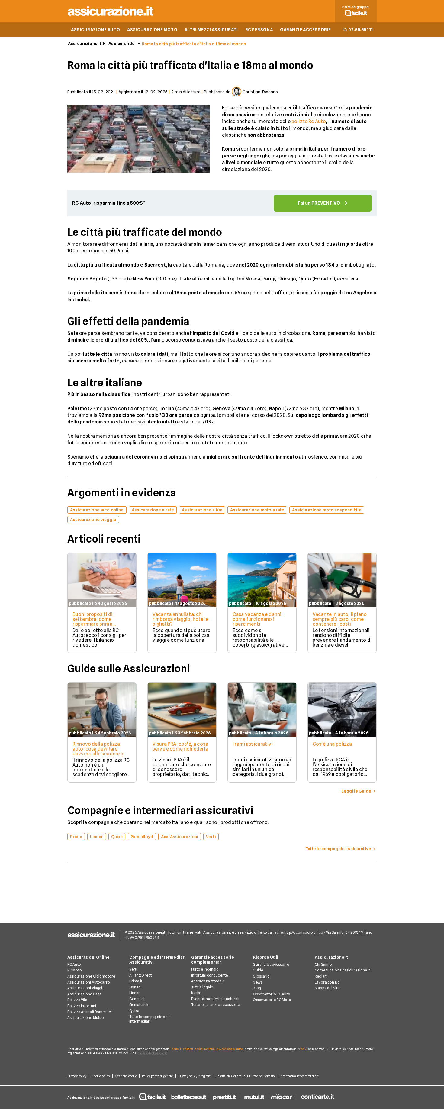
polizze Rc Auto (308, 121)
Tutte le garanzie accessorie (215, 1004)
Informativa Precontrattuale (299, 1076)
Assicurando (121, 43)
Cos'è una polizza (332, 744)
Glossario (261, 976)
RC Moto (74, 970)
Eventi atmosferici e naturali (215, 999)
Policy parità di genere (157, 1076)
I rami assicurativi (252, 744)
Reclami (322, 976)
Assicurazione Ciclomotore (91, 976)
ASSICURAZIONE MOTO (152, 29)
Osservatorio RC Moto (272, 999)
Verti (133, 969)
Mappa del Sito (327, 988)
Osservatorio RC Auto (271, 994)
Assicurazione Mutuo (85, 1017)
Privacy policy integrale (194, 1076)
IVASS (303, 1049)
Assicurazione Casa (84, 994)
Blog (257, 988)
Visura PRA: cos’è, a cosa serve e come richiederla (180, 746)
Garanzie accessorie (271, 964)
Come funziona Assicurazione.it (342, 970)
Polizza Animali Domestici (89, 1012)
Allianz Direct (140, 975)
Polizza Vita (77, 999)
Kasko (196, 993)
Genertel (136, 999)
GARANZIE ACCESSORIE (305, 29)
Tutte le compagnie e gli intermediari (149, 1019)
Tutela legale (202, 987)
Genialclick (138, 1004)
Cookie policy (101, 1076)
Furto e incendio (205, 969)
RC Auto (74, 964)
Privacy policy (76, 1076)
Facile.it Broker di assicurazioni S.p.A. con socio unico (206, 1049)
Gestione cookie (126, 1076)
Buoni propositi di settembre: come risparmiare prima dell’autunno (92, 621)
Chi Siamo (323, 964)
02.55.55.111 (360, 29)
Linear (134, 993)
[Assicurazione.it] (110, 17)
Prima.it (135, 981)
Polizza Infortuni (81, 1006)
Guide (258, 970)
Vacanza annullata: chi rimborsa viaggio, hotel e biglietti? (180, 619)
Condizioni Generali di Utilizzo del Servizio (245, 1076)
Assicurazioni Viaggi (84, 988)
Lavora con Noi (328, 982)
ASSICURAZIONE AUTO (95, 29)
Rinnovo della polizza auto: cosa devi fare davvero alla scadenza (97, 749)
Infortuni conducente (209, 975)
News (257, 982)
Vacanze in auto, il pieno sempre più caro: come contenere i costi (340, 619)
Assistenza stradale (208, 981)
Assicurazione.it (84, 43)
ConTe (135, 987)
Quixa (134, 1010)
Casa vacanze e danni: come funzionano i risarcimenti (257, 619)
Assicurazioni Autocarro (88, 982)
